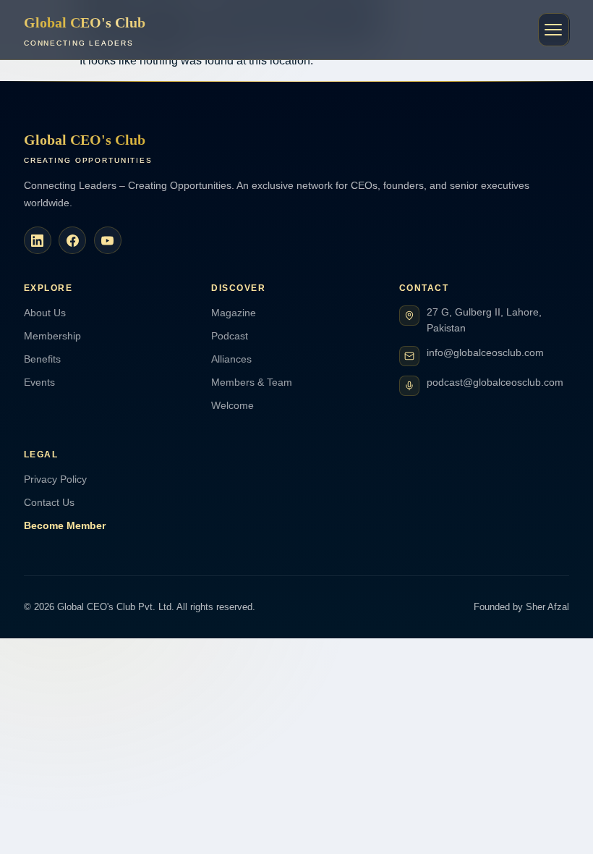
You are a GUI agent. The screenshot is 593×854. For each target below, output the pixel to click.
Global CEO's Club (84, 30)
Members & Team (251, 382)
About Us (45, 312)
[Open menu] (554, 29)
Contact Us (49, 502)
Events (39, 382)
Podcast (229, 336)
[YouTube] (107, 240)
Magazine (233, 312)
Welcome (232, 405)
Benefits (42, 359)
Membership (52, 336)
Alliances (231, 359)
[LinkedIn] (37, 240)
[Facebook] (72, 240)
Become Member (65, 525)
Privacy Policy (55, 479)
